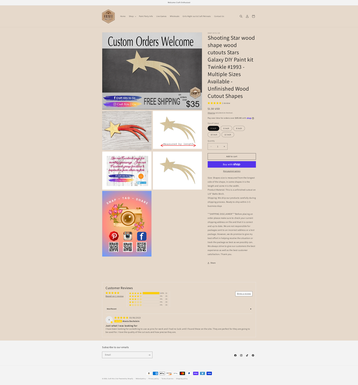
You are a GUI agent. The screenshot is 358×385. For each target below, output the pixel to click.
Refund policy (141, 378)
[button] (132, 16)
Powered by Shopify (126, 379)
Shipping (211, 113)
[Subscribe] (149, 355)
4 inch (213, 128)
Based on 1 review (114, 296)
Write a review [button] (244, 293)
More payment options (231, 171)
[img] (121, 317)
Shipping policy (182, 378)
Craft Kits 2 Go (113, 379)
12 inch (227, 135)
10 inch (214, 135)
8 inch (239, 128)
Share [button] (213, 263)
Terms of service (167, 378)
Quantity (211, 141)
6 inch (226, 128)
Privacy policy (154, 378)
